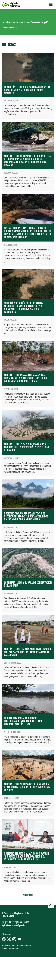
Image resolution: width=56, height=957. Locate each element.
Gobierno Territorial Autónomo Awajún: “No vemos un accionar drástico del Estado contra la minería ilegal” (26, 856)
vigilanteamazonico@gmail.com (14, 925)
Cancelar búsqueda (9, 27)
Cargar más (28, 894)
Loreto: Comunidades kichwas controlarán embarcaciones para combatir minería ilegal (23, 721)
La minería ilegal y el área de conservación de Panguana (28, 584)
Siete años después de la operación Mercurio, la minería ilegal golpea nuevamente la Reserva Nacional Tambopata (23, 307)
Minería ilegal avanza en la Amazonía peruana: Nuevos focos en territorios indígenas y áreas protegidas (25, 378)
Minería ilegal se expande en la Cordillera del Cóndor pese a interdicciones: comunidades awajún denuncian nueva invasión (27, 160)
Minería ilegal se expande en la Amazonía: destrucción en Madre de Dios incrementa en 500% (27, 787)
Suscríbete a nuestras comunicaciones (16, 945)
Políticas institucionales (11, 948)
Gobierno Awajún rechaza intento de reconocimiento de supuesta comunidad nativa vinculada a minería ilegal (26, 516)
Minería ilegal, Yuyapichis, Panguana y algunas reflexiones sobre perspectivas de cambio (26, 447)
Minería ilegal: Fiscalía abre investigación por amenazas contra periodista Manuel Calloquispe (27, 652)
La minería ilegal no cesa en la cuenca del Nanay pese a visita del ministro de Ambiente (27, 90)
